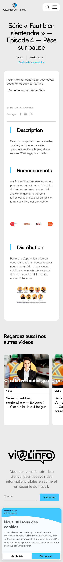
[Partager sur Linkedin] (25, 114)
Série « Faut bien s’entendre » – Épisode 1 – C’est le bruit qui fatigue (26, 402)
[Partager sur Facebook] (20, 114)
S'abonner (49, 497)
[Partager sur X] (31, 114)
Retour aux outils (21, 107)
